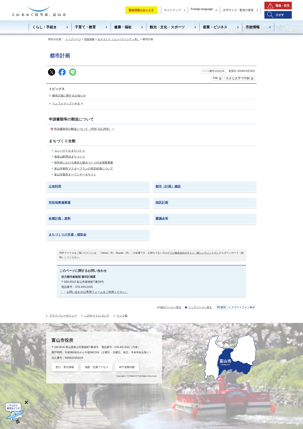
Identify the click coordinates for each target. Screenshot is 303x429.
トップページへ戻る (200, 307)
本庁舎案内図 (127, 367)
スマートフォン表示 (243, 307)
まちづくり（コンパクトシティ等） (118, 39)
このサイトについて (96, 315)
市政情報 (253, 27)
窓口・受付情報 (65, 367)
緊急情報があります (141, 10)
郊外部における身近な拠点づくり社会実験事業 (83, 162)
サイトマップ (172, 10)
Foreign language (202, 9)
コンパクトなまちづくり (69, 150)
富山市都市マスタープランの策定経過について (83, 168)
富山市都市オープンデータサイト (75, 174)
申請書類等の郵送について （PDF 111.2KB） (82, 128)
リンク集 (122, 315)
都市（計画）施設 (168, 186)
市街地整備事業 (60, 202)
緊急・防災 (283, 5)
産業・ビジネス (215, 27)
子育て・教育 (85, 27)
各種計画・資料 (60, 218)
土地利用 (55, 186)
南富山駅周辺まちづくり (69, 156)
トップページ (73, 39)
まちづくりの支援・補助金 (67, 234)
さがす (280, 14)
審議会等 (162, 218)
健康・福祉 (123, 27)
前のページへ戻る (170, 307)
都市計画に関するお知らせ (69, 95)
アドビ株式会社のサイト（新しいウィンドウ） (193, 252)
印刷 (215, 78)
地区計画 (162, 202)
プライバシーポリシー (63, 315)
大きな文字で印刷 (238, 78)
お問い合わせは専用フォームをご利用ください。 (97, 291)
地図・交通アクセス (96, 367)
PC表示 (221, 307)
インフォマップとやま (66, 103)
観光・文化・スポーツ (167, 27)
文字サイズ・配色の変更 (238, 10)
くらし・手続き (44, 27)
